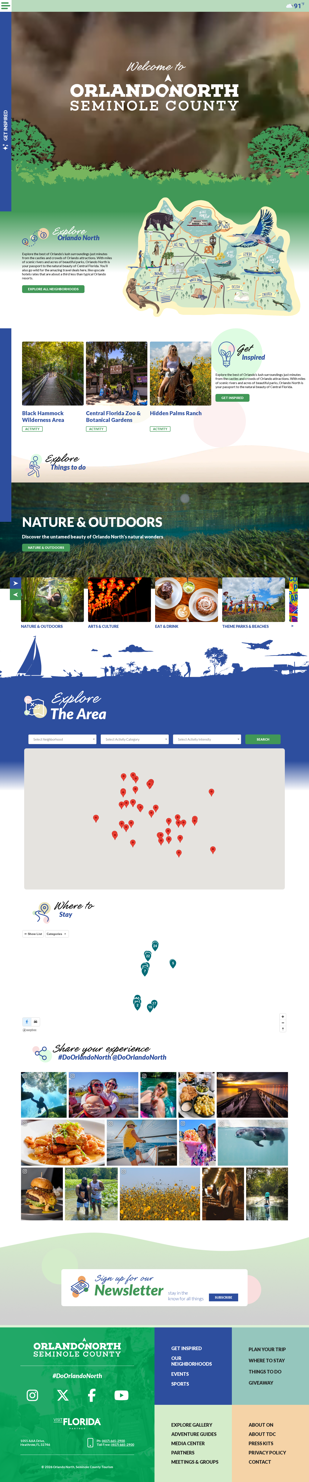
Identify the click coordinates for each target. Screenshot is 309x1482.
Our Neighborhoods (191, 1361)
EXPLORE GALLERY (191, 1425)
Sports (180, 1384)
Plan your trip (267, 1349)
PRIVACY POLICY (267, 1452)
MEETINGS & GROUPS (194, 1462)
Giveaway (261, 1383)
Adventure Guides (194, 1434)
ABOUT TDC (262, 1434)
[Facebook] (92, 1395)
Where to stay (267, 1360)
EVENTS (180, 1374)
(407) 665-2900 (113, 1441)
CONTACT (260, 1462)
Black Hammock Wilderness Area (43, 416)
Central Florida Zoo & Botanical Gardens (113, 416)
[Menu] (6, 6)
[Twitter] (62, 1395)
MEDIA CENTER (188, 1443)
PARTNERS (182, 1452)
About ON (261, 1425)
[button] (121, 824)
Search (263, 739)
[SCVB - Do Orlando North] (154, 92)
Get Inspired (186, 1348)
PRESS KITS (261, 1443)
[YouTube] (121, 1395)
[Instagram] (32, 1395)
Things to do (265, 1372)
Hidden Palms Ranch (176, 413)
